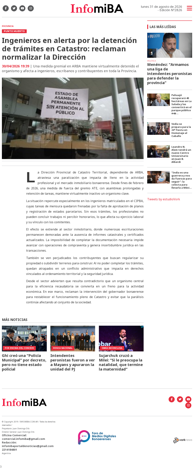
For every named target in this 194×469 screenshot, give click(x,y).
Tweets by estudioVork (163, 199)
